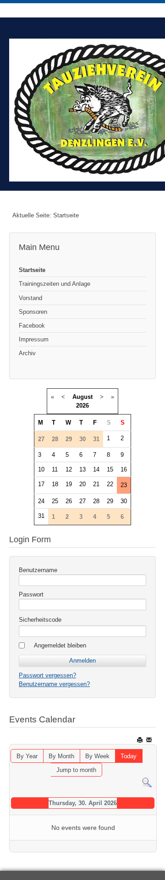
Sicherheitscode (40, 619)
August (82, 396)
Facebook (32, 325)
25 (55, 501)
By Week (97, 756)
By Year (27, 756)
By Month (61, 756)
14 (96, 469)
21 (96, 484)
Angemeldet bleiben (60, 645)
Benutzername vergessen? (54, 684)
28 (96, 501)
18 (55, 484)
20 (82, 484)
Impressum (34, 339)
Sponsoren (33, 311)
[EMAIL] (150, 739)
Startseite (32, 270)
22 (110, 484)
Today (129, 756)
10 (41, 469)
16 (124, 469)
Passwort (31, 594)
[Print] (140, 739)
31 (41, 515)
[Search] (147, 781)
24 (41, 501)
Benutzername (38, 570)
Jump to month (76, 769)
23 (124, 485)
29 (110, 501)
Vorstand (30, 298)
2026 (82, 405)
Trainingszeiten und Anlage (54, 283)
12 (69, 469)
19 (69, 484)
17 (41, 484)
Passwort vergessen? (47, 675)
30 (124, 501)
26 (69, 501)
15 (110, 469)
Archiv (27, 353)
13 (82, 469)
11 (55, 469)
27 (82, 501)
